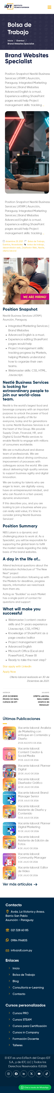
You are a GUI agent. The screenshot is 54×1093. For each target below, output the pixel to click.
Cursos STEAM (22, 1019)
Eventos (6, 245)
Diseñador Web (29, 248)
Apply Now (9, 672)
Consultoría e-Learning (28, 987)
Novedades (17, 245)
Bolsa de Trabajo (36, 241)
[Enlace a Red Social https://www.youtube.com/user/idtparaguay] (39, 1073)
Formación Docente (26, 1038)
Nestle (41, 248)
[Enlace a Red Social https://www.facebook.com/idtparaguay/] (16, 1073)
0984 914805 (19, 940)
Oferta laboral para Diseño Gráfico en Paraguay (41, 700)
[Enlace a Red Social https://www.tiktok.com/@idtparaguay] (46, 1073)
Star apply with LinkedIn (17, 666)
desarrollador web (12, 248)
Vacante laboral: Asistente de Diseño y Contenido (32, 810)
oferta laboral (9, 251)
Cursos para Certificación (30, 1026)
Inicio (16, 968)
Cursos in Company (26, 1032)
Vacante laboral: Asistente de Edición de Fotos (33, 840)
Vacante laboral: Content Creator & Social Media (30, 752)
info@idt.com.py (21, 950)
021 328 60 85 (19, 930)
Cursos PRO (21, 1013)
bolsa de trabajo (35, 245)
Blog (16, 981)
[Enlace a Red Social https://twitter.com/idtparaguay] (31, 1073)
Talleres (18, 1045)
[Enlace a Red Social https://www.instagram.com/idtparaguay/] (8, 1073)
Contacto (19, 994)
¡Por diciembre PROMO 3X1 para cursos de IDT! (10, 699)
